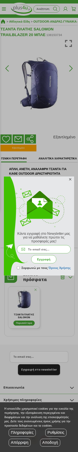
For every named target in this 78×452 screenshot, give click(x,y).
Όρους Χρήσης (60, 268)
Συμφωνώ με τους (46, 268)
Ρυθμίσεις (55, 432)
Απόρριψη (19, 442)
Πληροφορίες (22, 432)
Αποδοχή (50, 442)
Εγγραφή (43, 259)
